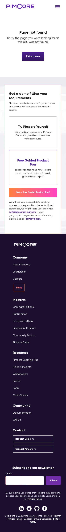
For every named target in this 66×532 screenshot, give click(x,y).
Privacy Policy (35, 499)
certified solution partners (22, 212)
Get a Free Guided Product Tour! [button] (33, 192)
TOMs (33, 522)
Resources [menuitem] (20, 353)
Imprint (57, 515)
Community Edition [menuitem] (24, 335)
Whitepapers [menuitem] (20, 373)
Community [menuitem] (21, 406)
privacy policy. (33, 218)
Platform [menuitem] (19, 300)
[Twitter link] (29, 508)
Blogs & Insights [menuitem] (22, 366)
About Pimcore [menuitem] (21, 264)
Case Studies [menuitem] (20, 395)
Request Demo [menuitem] (23, 438)
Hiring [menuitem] (19, 287)
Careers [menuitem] (17, 278)
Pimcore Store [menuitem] (21, 342)
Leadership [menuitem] (19, 271)
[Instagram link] (37, 508)
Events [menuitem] (16, 381)
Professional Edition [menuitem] (24, 328)
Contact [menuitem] (19, 430)
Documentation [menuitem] (22, 412)
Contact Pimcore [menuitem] (24, 449)
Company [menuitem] (20, 257)
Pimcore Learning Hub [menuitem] (25, 359)
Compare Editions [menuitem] (23, 306)
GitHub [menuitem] (17, 419)
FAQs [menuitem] (16, 388)
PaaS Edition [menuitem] (20, 313)
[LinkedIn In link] (44, 508)
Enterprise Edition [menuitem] (23, 321)
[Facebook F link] (21, 508)
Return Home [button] (33, 56)
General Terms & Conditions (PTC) (41, 519)
